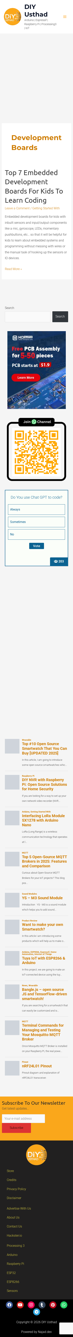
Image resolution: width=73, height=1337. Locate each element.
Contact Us (14, 1226)
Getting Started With (46, 208)
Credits (11, 1180)
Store (10, 1171)
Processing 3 (16, 1246)
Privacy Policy (16, 1189)
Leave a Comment (17, 208)
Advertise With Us (19, 1208)
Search (9, 308)
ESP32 (11, 1273)
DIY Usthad (36, 10)
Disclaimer (14, 1198)
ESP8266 (13, 1282)
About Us (13, 1217)
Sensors (12, 1291)
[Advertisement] (36, 71)
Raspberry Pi (15, 1264)
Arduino (12, 1255)
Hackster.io (14, 1235)
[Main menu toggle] (64, 16)
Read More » (13, 268)
